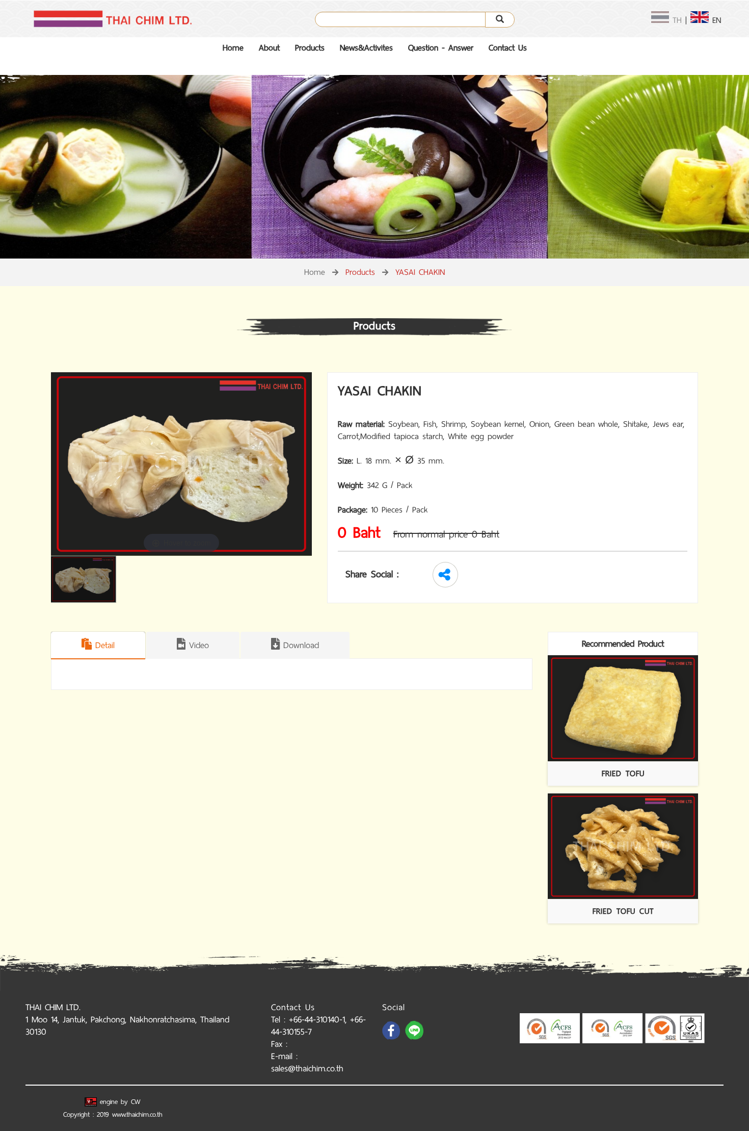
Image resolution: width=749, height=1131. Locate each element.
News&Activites (366, 47)
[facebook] (392, 1039)
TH (675, 20)
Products (310, 47)
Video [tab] (197, 645)
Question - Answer (440, 47)
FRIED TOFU (623, 773)
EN (715, 20)
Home (233, 47)
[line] (415, 1039)
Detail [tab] (103, 645)
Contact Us (508, 47)
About (269, 47)
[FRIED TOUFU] (623, 708)
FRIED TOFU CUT (623, 911)
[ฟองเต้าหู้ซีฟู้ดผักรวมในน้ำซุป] (86, 579)
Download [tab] (299, 645)
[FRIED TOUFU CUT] (623, 846)
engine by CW (119, 1102)
